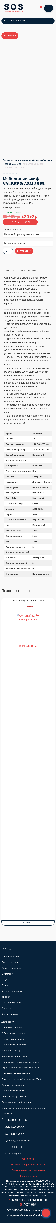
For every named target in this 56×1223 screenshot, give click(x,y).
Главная (7, 160)
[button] (28, 923)
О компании (7, 973)
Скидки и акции (9, 962)
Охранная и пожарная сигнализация (20, 1067)
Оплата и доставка (11, 967)
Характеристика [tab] (28, 270)
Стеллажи (6, 1113)
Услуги (4, 979)
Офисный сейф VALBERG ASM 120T (28, 601)
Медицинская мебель (12, 1038)
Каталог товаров (10, 956)
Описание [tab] (9, 270)
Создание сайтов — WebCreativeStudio (28, 1215)
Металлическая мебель (13, 1044)
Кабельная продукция (13, 1033)
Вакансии (6, 996)
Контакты (6, 1008)
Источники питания (11, 1027)
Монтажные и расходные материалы (21, 1061)
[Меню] (48, 6)
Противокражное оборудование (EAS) (21, 1079)
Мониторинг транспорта (14, 1056)
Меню (48, 10)
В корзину (24, 251)
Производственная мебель (15, 1073)
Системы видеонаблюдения (16, 1102)
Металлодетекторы (11, 1050)
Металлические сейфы (25, 160)
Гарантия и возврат (11, 1002)
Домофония (7, 1021)
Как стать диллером (11, 990)
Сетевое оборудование (13, 1096)
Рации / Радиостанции (12, 1084)
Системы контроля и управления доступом (24, 1107)
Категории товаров (14, 21)
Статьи (4, 985)
